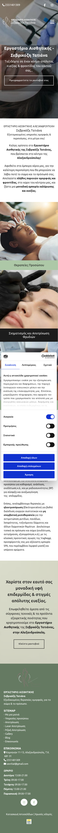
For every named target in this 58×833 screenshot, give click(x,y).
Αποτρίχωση (12, 722)
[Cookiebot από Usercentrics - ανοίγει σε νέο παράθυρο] (42, 357)
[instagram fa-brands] (52, 5)
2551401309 (13, 760)
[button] (47, 22)
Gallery (9, 733)
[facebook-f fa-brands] (44, 5)
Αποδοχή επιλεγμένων (29, 466)
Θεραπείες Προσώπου (29, 265)
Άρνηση (29, 474)
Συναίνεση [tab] (10, 364)
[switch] (50, 426)
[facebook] (34, 802)
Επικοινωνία (11, 741)
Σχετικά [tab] (48, 364)
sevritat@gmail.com (17, 763)
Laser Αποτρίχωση (15, 726)
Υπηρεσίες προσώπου (17, 718)
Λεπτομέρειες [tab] (29, 364)
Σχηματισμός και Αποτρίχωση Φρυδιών (29, 335)
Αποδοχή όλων (29, 457)
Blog (7, 737)
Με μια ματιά (12, 714)
